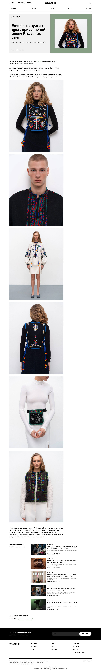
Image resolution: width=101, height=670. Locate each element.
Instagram (21, 2)
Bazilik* (90, 661)
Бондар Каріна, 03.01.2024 (18, 50)
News (21, 619)
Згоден (50, 669)
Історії (52, 8)
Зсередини (33, 8)
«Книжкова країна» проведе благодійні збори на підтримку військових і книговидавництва (62, 575)
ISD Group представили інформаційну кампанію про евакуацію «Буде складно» (62, 589)
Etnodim (38, 61)
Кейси (70, 8)
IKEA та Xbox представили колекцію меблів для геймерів (62, 603)
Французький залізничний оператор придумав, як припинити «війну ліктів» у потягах (62, 547)
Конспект (89, 8)
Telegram (30, 2)
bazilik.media (45, 661)
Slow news (12, 8)
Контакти (54, 649)
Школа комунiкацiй (78, 652)
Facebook (12, 2)
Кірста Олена (50, 554)
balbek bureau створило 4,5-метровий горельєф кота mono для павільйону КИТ (62, 561)
